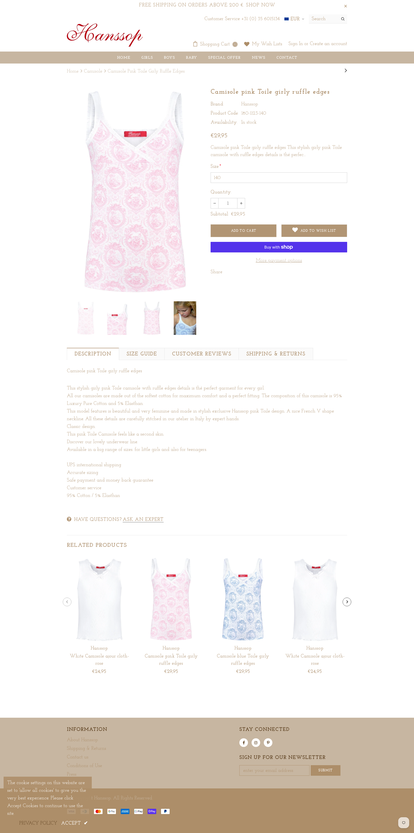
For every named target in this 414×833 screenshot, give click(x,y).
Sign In (296, 43)
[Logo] (105, 35)
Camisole (93, 71)
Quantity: (221, 192)
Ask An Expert (143, 519)
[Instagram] (256, 742)
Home (73, 71)
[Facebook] (243, 742)
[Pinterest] (268, 742)
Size (216, 166)
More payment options (279, 260)
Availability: (224, 122)
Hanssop (249, 104)
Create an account (328, 43)
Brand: (217, 104)
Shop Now (260, 5)
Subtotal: (220, 214)
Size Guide (141, 354)
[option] (135, 191)
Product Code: (225, 113)
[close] (345, 5)
